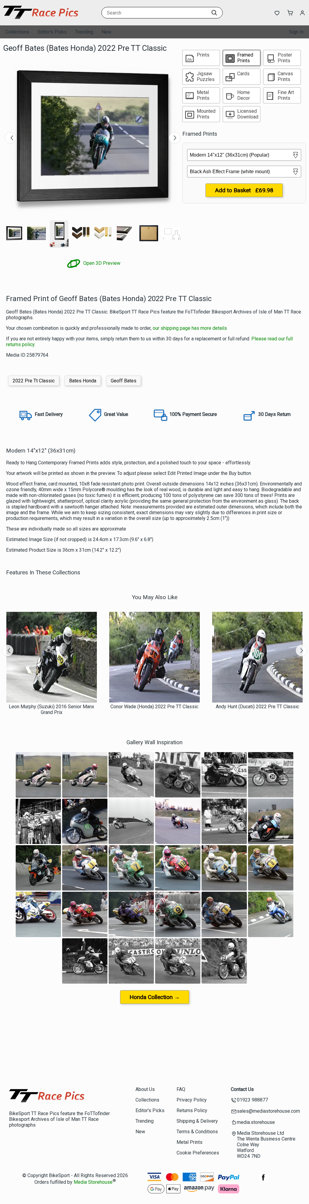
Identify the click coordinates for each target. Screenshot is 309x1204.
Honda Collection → (154, 997)
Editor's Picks (52, 32)
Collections (17, 32)
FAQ (181, 1089)
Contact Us (242, 1089)
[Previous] (10, 138)
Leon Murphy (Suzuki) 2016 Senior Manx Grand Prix (51, 709)
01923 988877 (252, 1100)
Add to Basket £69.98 (244, 190)
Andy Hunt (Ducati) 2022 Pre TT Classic (257, 706)
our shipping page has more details (190, 328)
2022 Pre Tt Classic (34, 381)
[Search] (214, 12)
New (106, 32)
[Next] (174, 138)
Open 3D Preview (101, 263)
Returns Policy (192, 1110)
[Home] (40, 19)
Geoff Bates (123, 381)
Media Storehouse (93, 1182)
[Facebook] (263, 1180)
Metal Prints (189, 1142)
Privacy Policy (192, 1100)
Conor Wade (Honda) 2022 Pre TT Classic (154, 706)
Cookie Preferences (198, 1153)
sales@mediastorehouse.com (268, 1111)
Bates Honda (82, 381)
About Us (145, 1089)
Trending (84, 32)
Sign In (296, 32)
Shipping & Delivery (197, 1121)
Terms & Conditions (197, 1131)
